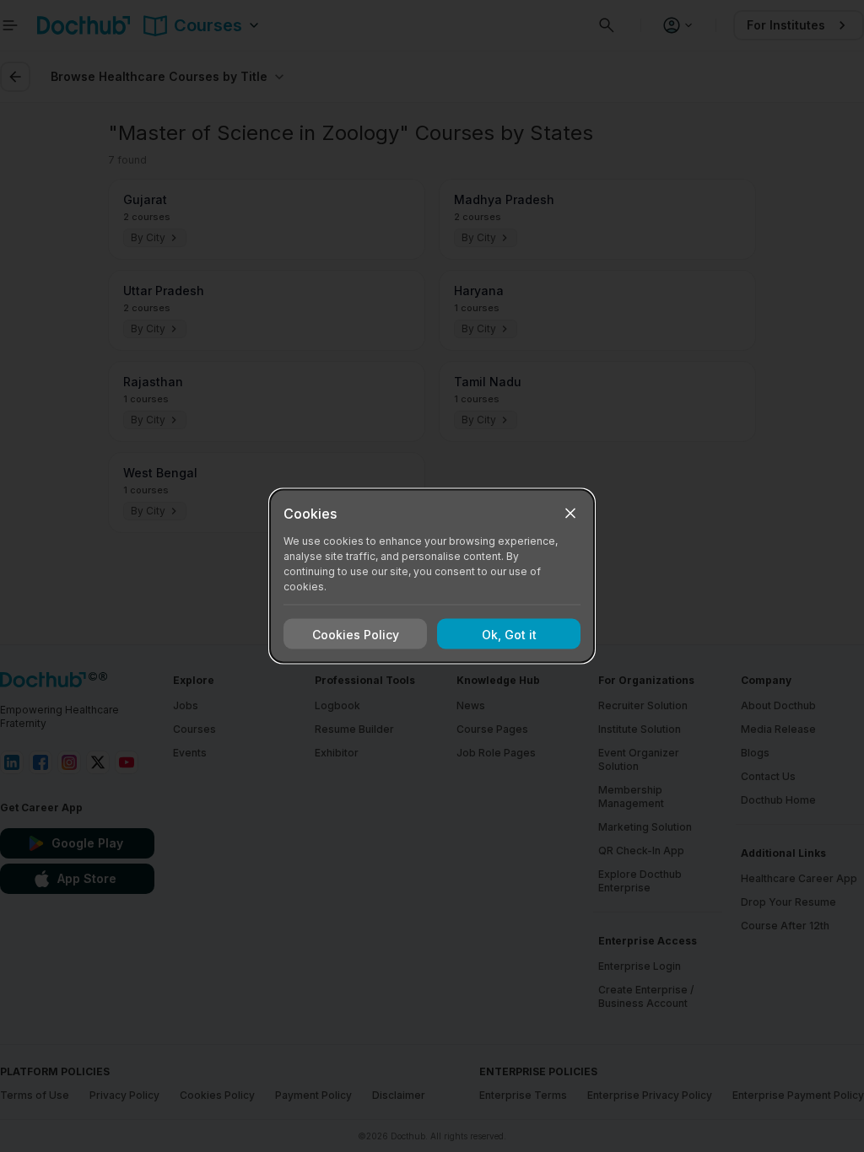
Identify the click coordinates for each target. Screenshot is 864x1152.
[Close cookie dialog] (570, 513)
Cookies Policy (355, 634)
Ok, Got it (509, 634)
